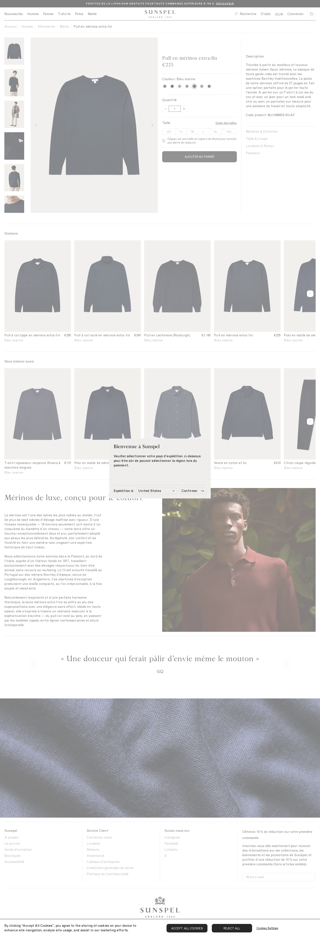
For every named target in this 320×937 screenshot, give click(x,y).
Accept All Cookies (187, 928)
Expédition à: (124, 491)
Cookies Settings (267, 928)
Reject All (232, 928)
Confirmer (189, 491)
